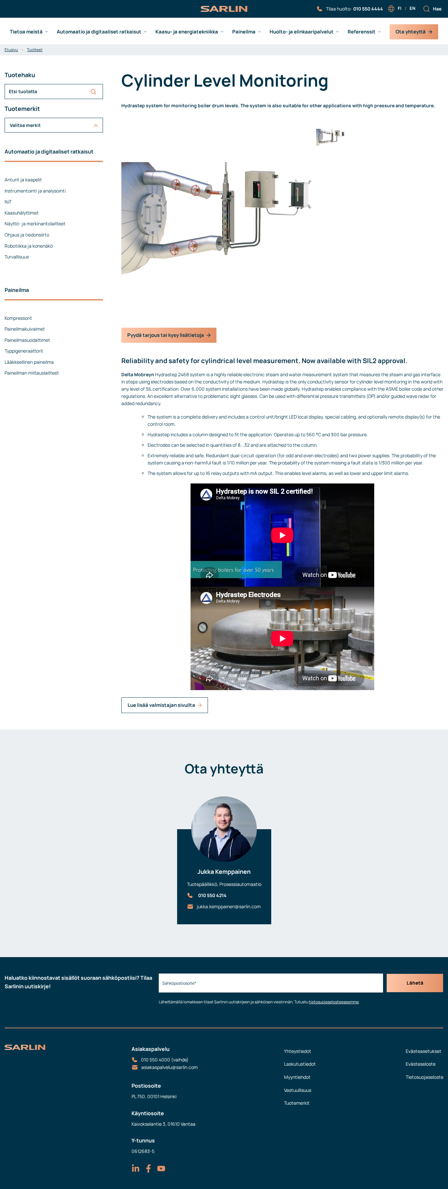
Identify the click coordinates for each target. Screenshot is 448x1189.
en (412, 8)
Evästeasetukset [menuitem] (423, 1051)
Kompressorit (18, 318)
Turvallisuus (17, 257)
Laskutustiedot (300, 1064)
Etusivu (11, 49)
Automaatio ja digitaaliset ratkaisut (99, 32)
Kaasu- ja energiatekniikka (186, 32)
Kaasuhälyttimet (22, 213)
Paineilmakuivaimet (25, 329)
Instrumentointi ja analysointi (35, 191)
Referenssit (362, 32)
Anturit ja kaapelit (23, 179)
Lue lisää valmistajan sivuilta (161, 705)
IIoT (8, 201)
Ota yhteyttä (411, 31)
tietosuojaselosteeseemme (334, 1002)
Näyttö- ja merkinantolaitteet (35, 223)
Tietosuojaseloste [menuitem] (424, 1077)
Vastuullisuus (297, 1090)
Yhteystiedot (297, 1051)
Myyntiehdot (297, 1077)
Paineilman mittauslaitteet (32, 373)
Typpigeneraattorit (24, 351)
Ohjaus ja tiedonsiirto (27, 235)
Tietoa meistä (26, 32)
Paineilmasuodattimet (27, 340)
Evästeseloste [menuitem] (421, 1064)
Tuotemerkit (297, 1103)
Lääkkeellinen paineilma (29, 362)
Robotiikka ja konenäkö (29, 246)
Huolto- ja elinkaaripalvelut (302, 32)
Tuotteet (35, 49)
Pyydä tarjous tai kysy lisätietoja (165, 335)
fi (399, 8)
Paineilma (243, 32)
